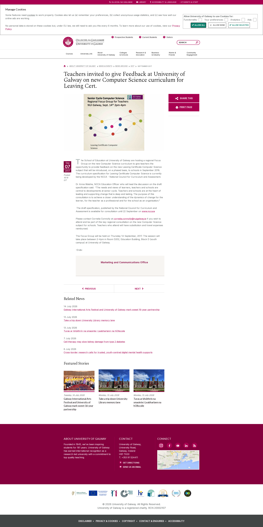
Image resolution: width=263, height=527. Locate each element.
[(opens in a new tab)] (90, 495)
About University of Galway (82, 66)
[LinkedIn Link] (186, 445)
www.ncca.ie (148, 211)
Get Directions (131, 463)
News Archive (121, 66)
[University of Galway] (83, 42)
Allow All (200, 25)
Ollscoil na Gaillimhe (122, 2)
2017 (132, 66)
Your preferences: (213, 19)
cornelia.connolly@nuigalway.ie (130, 218)
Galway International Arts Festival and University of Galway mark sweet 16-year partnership (112, 309)
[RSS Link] (194, 445)
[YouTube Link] (178, 445)
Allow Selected (240, 25)
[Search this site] (197, 43)
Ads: (249, 19)
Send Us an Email (132, 467)
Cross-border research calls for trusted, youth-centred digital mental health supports (108, 352)
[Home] (65, 66)
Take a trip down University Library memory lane (89, 320)
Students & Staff (189, 2)
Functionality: (190, 19)
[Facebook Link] (169, 445)
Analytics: (235, 19)
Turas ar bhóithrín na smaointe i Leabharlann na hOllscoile (94, 331)
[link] (89, 493)
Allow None (219, 25)
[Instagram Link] (161, 445)
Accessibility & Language (164, 2)
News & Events (105, 66)
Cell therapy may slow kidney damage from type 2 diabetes (94, 341)
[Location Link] (178, 468)
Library (142, 2)
